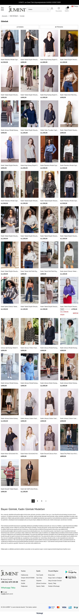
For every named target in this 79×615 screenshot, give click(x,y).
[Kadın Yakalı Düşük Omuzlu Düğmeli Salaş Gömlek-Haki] (69, 113)
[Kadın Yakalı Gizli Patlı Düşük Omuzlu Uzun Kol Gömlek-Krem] (30, 255)
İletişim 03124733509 (27, 578)
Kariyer (23, 581)
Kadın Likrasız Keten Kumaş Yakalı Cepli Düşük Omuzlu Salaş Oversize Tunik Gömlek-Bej (69, 383)
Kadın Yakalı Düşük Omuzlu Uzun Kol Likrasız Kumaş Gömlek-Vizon (49, 306)
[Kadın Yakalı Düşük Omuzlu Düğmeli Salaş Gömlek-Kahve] (30, 78)
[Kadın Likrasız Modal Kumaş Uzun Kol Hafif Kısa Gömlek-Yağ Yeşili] (69, 331)
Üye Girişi (39, 578)
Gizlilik (23, 583)
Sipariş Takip (52, 583)
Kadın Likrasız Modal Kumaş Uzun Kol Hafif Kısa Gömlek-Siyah (49, 348)
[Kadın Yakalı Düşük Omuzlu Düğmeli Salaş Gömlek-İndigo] (10, 149)
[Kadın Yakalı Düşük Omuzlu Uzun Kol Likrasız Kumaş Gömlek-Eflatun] (69, 290)
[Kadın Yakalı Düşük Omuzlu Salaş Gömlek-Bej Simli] (49, 219)
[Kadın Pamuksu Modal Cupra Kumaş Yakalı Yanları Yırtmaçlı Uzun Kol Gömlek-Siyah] (10, 43)
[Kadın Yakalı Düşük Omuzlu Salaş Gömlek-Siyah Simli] (10, 219)
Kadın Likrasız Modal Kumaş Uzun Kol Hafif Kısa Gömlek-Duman (10, 383)
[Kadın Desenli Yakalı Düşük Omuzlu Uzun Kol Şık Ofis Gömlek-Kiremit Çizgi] (10, 472)
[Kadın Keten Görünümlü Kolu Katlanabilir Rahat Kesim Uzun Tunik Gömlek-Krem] (30, 437)
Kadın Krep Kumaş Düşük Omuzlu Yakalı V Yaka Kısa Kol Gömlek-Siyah (49, 60)
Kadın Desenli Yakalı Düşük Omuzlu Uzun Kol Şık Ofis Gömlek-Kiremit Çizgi (10, 489)
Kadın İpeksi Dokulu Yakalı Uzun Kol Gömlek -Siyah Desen (10, 306)
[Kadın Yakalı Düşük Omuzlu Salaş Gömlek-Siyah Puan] (30, 184)
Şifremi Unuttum (41, 583)
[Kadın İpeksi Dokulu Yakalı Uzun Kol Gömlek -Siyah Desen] (10, 290)
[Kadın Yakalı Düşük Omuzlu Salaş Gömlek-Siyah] (69, 43)
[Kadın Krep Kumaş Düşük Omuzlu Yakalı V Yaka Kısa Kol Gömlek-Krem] (30, 149)
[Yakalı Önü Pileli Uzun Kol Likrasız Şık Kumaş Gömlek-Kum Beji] (69, 437)
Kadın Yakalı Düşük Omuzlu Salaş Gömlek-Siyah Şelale (49, 201)
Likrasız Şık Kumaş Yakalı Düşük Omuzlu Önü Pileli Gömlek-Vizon (10, 348)
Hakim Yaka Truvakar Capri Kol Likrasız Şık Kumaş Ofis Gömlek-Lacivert (49, 130)
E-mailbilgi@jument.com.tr (7, 593)
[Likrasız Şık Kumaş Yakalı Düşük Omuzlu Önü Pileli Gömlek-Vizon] (10, 331)
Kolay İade (51, 575)
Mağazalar (24, 586)
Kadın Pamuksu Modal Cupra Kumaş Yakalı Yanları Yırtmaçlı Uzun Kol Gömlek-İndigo (49, 165)
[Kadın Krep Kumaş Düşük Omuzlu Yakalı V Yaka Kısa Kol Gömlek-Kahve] (49, 78)
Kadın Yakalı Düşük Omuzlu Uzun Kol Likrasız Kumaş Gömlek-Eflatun (69, 306)
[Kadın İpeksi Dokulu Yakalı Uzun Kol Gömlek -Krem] (69, 255)
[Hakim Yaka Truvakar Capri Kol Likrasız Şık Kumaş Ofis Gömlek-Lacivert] (49, 113)
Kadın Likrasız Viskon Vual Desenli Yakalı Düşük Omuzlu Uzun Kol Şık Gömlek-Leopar (49, 418)
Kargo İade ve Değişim (55, 578)
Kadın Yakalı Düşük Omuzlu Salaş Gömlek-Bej (10, 271)
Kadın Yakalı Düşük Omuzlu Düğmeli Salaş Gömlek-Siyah (30, 60)
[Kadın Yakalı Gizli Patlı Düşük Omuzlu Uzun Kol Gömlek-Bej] (69, 78)
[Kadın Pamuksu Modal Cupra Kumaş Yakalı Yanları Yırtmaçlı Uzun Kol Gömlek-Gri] (69, 184)
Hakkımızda (24, 575)
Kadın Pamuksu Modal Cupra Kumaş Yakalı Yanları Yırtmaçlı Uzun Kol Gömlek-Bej (10, 201)
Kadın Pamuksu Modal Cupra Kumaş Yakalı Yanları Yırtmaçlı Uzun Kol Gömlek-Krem (69, 165)
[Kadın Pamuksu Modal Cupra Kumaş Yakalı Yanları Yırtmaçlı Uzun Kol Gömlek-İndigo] (49, 149)
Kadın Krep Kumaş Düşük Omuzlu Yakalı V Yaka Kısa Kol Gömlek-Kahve (49, 95)
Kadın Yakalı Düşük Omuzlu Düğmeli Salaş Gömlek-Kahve (30, 95)
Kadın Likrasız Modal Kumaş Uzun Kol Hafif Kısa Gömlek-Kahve (10, 130)
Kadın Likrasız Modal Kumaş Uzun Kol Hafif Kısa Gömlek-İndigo (30, 383)
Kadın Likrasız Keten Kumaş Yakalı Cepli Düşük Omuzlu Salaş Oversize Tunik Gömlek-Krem (10, 418)
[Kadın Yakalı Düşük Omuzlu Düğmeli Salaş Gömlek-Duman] (10, 78)
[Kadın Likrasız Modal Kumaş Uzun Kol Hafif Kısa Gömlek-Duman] (10, 366)
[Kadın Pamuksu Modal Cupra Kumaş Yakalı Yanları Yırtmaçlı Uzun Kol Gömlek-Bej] (10, 184)
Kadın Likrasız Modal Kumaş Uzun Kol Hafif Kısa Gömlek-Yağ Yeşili (69, 348)
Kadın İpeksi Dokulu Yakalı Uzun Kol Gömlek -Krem (69, 271)
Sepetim (38, 581)
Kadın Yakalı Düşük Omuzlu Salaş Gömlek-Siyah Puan (30, 201)
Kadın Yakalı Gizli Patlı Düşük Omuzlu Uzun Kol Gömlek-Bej (69, 95)
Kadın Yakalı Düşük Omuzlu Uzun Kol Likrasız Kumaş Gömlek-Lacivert (30, 130)
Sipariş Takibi (40, 586)
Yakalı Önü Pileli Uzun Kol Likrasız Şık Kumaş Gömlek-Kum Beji (69, 454)
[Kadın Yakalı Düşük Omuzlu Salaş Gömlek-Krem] (69, 219)
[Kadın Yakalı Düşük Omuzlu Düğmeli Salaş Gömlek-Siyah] (30, 43)
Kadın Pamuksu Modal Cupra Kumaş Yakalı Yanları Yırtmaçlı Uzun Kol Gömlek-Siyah (10, 60)
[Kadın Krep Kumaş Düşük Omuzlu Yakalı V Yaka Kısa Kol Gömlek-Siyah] (49, 43)
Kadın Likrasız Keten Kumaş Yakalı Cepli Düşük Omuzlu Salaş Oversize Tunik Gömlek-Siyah (49, 383)
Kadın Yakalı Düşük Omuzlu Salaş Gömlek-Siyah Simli (10, 236)
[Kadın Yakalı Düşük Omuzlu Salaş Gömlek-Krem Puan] (30, 219)
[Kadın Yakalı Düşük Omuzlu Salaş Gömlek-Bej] (10, 255)
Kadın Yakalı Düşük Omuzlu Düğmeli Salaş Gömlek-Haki (69, 130)
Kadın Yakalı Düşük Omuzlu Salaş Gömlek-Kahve (30, 306)
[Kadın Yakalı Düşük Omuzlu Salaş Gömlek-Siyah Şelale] (49, 184)
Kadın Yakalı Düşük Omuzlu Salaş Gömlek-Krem (69, 236)
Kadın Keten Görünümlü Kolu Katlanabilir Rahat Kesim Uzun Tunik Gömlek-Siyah (10, 454)
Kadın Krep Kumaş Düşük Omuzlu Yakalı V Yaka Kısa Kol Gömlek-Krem (30, 165)
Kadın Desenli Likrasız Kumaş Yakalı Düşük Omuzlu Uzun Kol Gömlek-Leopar (49, 454)
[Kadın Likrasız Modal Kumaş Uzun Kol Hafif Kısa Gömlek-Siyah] (49, 331)
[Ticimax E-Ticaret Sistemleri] (39, 613)
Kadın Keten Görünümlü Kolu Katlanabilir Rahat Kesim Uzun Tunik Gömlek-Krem (30, 454)
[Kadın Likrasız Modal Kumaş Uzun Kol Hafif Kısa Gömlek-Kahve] (10, 113)
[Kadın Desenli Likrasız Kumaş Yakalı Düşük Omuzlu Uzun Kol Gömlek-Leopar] (49, 437)
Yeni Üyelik (39, 575)
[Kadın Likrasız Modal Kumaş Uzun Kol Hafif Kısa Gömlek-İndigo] (30, 366)
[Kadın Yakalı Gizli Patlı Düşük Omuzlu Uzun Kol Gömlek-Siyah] (49, 255)
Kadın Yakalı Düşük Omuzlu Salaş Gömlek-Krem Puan (30, 236)
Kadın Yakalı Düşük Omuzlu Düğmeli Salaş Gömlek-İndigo (10, 165)
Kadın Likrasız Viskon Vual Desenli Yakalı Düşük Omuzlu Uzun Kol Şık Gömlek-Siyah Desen (30, 348)
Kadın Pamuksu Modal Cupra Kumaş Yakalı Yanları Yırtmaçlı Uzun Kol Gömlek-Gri (69, 201)
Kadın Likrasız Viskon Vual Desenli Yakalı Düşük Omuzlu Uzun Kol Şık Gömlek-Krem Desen (30, 418)
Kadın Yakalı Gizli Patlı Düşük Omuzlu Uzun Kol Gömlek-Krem (30, 271)
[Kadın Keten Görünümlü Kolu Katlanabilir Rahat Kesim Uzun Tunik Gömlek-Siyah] (10, 437)
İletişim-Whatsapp (54, 586)
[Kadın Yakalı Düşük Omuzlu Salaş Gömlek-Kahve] (30, 290)
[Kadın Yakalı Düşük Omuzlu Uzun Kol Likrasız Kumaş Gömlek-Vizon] (49, 290)
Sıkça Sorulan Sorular (55, 581)
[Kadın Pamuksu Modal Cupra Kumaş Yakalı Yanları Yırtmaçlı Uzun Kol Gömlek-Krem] (69, 149)
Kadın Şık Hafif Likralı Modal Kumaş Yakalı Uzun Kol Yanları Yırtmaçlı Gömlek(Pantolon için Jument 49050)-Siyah (30, 489)
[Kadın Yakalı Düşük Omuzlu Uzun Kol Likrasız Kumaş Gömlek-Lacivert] (30, 113)
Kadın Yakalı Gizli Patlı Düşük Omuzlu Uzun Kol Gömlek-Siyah (49, 271)
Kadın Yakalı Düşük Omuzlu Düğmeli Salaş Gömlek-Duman (10, 95)
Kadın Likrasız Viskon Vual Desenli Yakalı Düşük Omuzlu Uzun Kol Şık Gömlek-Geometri (69, 418)
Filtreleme (60, 27)
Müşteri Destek (9, 581)
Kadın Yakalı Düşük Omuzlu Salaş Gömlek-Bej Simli (49, 236)
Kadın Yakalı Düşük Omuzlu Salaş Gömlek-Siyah (69, 60)
